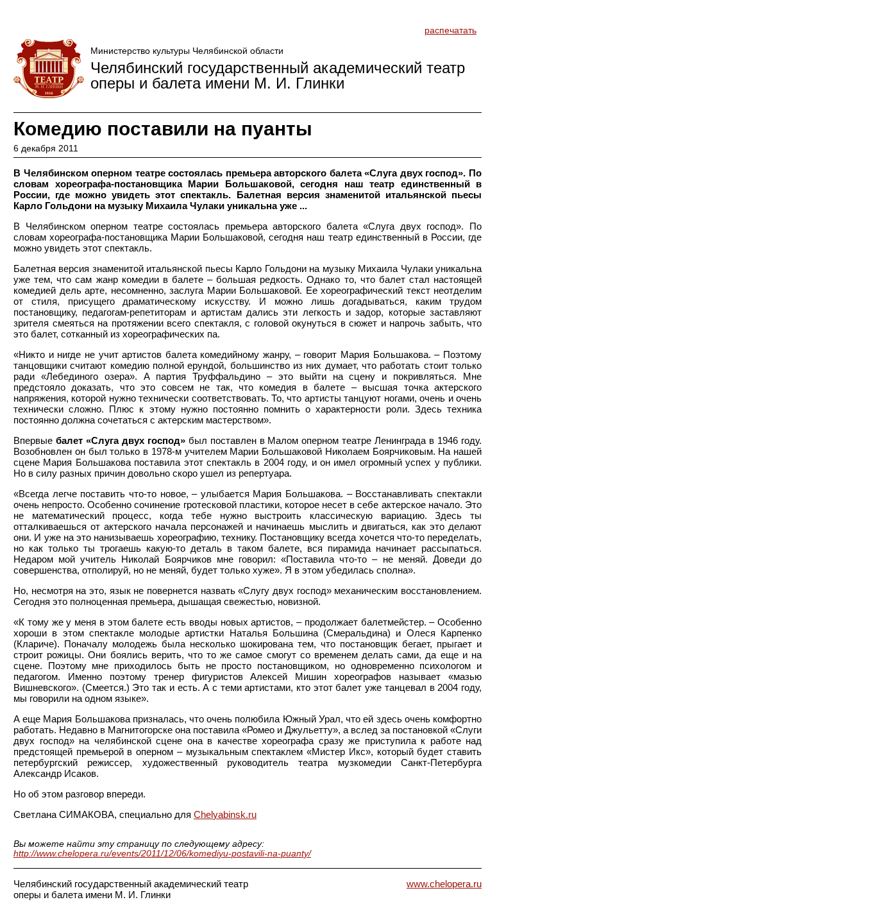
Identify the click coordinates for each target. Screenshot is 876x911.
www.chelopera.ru (444, 883)
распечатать (450, 30)
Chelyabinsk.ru (225, 814)
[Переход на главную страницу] (48, 68)
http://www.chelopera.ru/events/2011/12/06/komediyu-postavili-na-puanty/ (162, 853)
